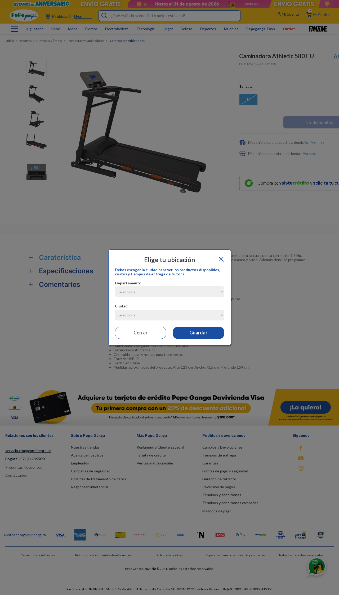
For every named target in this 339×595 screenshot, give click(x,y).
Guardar (198, 332)
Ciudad (121, 306)
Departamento (128, 283)
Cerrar (140, 332)
